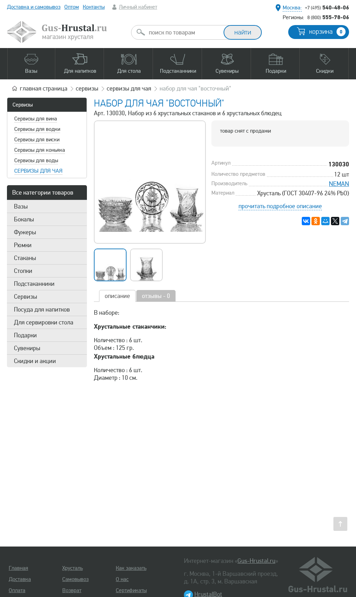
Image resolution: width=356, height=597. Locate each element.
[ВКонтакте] (306, 221)
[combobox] (183, 32)
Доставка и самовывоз (33, 6)
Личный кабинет (138, 6)
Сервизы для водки (37, 129)
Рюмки (23, 245)
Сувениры (27, 348)
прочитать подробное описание (280, 206)
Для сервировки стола (43, 322)
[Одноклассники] (316, 221)
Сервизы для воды (36, 160)
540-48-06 (327, 7)
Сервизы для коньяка (39, 150)
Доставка (20, 579)
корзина (325, 32)
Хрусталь (72, 568)
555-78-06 (328, 17)
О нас (122, 579)
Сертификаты (131, 590)
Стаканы (25, 258)
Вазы (21, 206)
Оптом (71, 6)
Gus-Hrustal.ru (256, 561)
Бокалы (24, 219)
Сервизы (23, 104)
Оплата (17, 590)
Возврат (71, 590)
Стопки (23, 271)
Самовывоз (75, 579)
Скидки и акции (35, 361)
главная (43, 88)
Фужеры (25, 232)
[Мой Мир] (325, 221)
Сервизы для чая (38, 170)
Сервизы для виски (36, 139)
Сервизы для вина (35, 118)
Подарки (25, 335)
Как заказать (131, 568)
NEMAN (339, 184)
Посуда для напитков (42, 309)
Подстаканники (34, 284)
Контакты (94, 6)
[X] (335, 221)
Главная (18, 568)
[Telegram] (345, 221)
